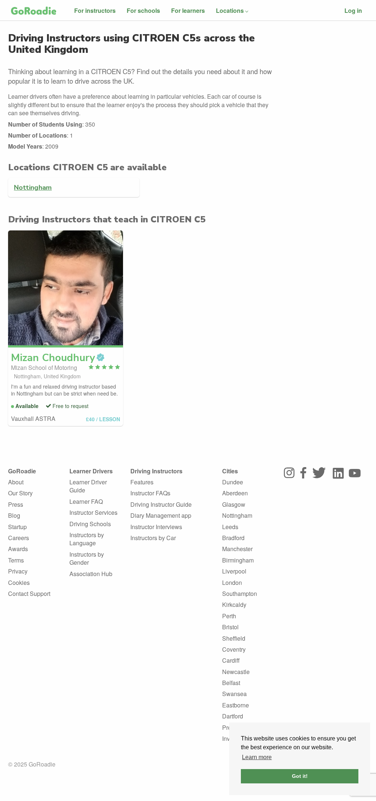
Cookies (19, 582)
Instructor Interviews (156, 527)
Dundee (232, 482)
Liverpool (234, 571)
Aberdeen (235, 493)
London (232, 582)
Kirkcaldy (234, 604)
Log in (353, 10)
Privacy (18, 571)
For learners (188, 10)
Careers (18, 538)
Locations (230, 10)
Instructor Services (93, 512)
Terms (16, 560)
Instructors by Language (86, 539)
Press (15, 504)
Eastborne (235, 705)
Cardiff (231, 660)
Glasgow (233, 504)
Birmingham (238, 560)
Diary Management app (160, 515)
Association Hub (90, 573)
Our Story (20, 493)
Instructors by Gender (86, 558)
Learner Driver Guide (88, 486)
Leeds (230, 527)
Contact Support (29, 593)
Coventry (234, 649)
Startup (17, 527)
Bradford (233, 538)
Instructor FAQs (150, 493)
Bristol (230, 627)
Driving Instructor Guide (161, 504)
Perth (229, 616)
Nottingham (33, 187)
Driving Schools (90, 524)
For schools (143, 10)
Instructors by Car (153, 538)
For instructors (95, 10)
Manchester (237, 549)
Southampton (239, 593)
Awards (18, 549)
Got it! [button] (300, 776)
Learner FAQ (86, 501)
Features (141, 482)
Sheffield (233, 638)
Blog (14, 515)
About (16, 482)
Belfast (231, 682)
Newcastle (236, 671)
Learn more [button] (257, 757)
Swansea (234, 693)
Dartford (232, 716)
